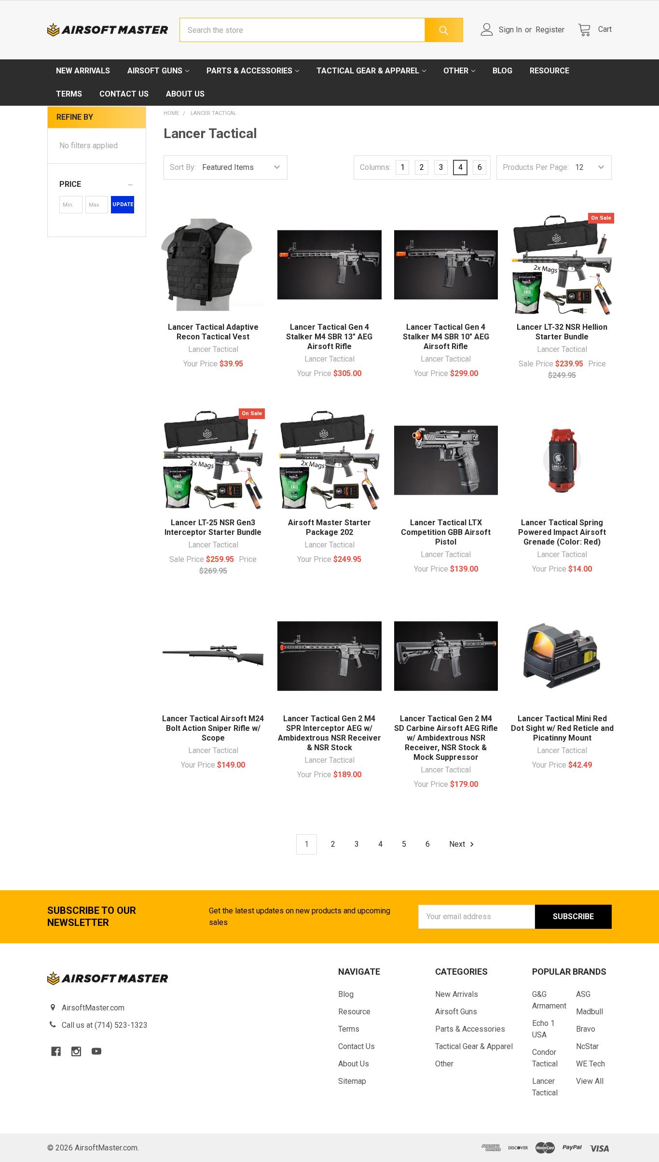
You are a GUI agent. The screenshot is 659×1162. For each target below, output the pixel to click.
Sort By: (183, 167)
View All (590, 1081)
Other (455, 70)
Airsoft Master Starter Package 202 (329, 527)
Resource (549, 70)
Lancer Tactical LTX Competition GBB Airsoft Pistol (446, 532)
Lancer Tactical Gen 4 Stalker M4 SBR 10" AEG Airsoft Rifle (446, 336)
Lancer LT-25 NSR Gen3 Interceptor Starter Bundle (213, 527)
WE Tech (590, 1063)
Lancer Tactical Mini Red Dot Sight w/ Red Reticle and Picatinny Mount (562, 728)
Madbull (589, 1011)
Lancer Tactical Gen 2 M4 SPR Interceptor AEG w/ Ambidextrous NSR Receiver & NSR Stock (329, 733)
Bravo (585, 1029)
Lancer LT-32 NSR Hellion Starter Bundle (562, 331)
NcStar (587, 1046)
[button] (96, 184)
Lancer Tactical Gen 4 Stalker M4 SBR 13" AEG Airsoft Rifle (329, 336)
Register (549, 29)
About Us (185, 93)
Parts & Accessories (249, 70)
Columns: (375, 167)
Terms (69, 93)
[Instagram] (76, 1051)
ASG (583, 994)
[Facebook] (56, 1051)
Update (122, 204)
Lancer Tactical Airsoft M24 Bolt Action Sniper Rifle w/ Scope (213, 728)
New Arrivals (83, 70)
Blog (502, 70)
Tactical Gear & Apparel (367, 70)
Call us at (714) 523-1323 (105, 1025)
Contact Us (124, 93)
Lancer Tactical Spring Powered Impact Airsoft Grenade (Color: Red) (562, 532)
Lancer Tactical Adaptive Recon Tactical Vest (213, 331)
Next (458, 844)
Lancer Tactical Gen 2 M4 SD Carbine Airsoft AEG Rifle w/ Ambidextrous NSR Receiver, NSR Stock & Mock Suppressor (446, 738)
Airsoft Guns (154, 70)
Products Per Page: (536, 167)
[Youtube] (96, 1051)
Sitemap (352, 1081)
